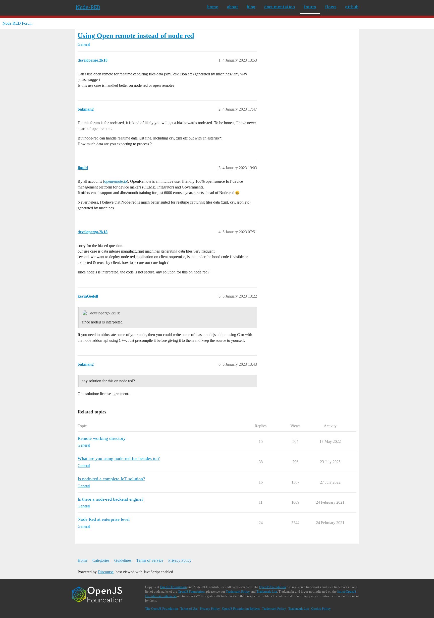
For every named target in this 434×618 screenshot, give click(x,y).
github (351, 6)
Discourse (106, 572)
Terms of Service (149, 560)
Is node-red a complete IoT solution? (111, 478)
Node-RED (88, 7)
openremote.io (115, 181)
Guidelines (122, 560)
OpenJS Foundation (173, 587)
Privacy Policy (179, 560)
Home (82, 560)
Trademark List (266, 591)
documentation (279, 6)
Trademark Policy (238, 591)
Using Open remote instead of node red (136, 35)
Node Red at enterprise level (104, 519)
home (212, 6)
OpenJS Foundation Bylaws (241, 608)
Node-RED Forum (17, 23)
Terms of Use (189, 608)
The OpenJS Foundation (161, 608)
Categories (100, 560)
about (232, 6)
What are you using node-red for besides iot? (119, 458)
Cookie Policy (321, 608)
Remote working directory (102, 438)
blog (251, 6)
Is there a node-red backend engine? (110, 499)
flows (330, 6)
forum (310, 6)
